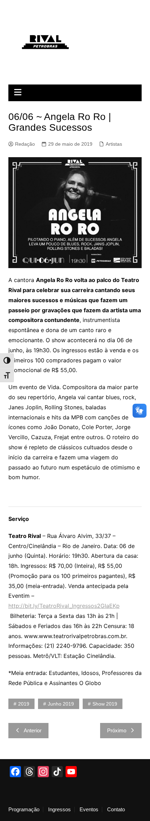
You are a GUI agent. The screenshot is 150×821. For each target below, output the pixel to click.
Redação (25, 144)
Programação (23, 809)
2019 (23, 704)
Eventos (89, 809)
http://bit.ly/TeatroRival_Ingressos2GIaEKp (64, 605)
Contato (116, 809)
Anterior (33, 730)
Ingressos (59, 809)
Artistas (114, 144)
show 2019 (104, 704)
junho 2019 (61, 704)
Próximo (116, 730)
